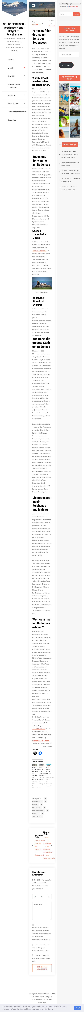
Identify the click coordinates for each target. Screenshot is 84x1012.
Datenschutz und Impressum (17, 112)
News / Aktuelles (13, 104)
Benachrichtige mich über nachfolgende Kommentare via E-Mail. (41, 948)
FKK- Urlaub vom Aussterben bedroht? (43, 771)
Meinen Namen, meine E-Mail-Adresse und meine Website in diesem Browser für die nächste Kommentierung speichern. (41, 933)
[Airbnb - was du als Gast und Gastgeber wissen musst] (75, 99)
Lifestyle (10, 68)
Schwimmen (37, 816)
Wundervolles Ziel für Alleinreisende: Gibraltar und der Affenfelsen (69, 155)
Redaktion (36, 24)
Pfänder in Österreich (40, 740)
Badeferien (37, 801)
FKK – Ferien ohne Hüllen (48, 770)
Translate (74, 6)
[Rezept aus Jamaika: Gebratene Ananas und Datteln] (75, 121)
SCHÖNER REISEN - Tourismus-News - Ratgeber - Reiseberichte (14, 29)
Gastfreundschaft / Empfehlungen (14, 85)
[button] (53, 1009)
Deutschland (37, 810)
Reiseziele (11, 76)
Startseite (11, 60)
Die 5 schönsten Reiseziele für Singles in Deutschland (36, 773)
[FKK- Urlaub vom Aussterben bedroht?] (41, 765)
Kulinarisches (12, 95)
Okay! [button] (78, 1008)
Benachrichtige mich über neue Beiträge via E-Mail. (41, 958)
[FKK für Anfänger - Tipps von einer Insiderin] (64, 110)
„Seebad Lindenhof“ (39, 250)
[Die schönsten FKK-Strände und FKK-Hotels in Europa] (75, 132)
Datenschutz (12, 120)
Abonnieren (66, 65)
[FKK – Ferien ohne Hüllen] (48, 765)
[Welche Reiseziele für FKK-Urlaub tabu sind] (64, 121)
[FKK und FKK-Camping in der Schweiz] (64, 99)
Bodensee (36, 807)
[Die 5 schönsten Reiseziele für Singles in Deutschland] (34, 765)
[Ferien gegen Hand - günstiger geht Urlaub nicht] (75, 110)
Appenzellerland (38, 729)
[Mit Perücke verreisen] (64, 132)
